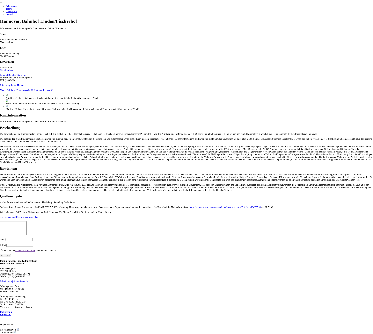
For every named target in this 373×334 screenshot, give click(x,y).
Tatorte (9, 9)
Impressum (5, 314)
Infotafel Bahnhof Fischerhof (13, 75)
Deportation (186, 177)
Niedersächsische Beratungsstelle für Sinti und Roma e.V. (26, 90)
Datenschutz (6, 312)
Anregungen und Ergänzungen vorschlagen (20, 217)
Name (3, 239)
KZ (184, 152)
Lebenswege (11, 6)
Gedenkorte (11, 11)
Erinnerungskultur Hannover (13, 85)
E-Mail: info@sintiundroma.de (14, 281)
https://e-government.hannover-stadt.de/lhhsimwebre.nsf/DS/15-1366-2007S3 (225, 207)
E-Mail (3, 245)
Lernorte (10, 14)
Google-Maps (6, 70)
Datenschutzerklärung (25, 250)
